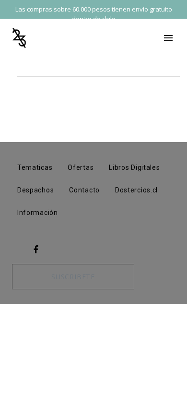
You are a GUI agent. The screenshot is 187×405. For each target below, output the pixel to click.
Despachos (35, 190)
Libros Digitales (134, 167)
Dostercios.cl (136, 190)
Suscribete (73, 276)
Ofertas (81, 167)
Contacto (84, 190)
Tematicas (34, 167)
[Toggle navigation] (168, 38)
